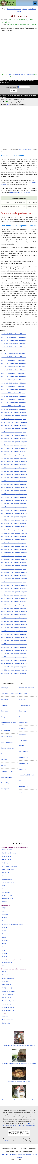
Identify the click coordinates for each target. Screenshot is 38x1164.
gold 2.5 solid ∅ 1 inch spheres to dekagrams (13, 363)
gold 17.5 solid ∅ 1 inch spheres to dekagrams (14, 461)
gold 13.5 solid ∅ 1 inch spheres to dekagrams (14, 435)
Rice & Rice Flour (8, 869)
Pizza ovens (4, 699)
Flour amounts (6, 856)
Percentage (5, 934)
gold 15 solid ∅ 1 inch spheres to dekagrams (13, 445)
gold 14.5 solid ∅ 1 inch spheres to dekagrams (14, 441)
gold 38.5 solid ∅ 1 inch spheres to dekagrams (14, 598)
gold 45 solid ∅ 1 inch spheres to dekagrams (13, 640)
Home (8, 3)
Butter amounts (7, 849)
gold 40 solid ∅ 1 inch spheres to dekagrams (13, 608)
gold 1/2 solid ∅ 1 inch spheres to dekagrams (13, 340)
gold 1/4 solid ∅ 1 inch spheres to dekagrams (13, 334)
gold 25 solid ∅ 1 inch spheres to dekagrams (13, 510)
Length (4, 927)
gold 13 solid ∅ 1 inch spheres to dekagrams (13, 432)
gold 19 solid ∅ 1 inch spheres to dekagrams (13, 471)
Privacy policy (5, 1154)
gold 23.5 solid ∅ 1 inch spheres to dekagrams (14, 500)
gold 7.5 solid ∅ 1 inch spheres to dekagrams (13, 396)
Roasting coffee (23, 722)
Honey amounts (7, 859)
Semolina (5, 876)
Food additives (23, 751)
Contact (28, 1154)
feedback (5, 1141)
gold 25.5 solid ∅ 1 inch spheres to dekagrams (14, 513)
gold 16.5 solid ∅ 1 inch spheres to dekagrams (14, 455)
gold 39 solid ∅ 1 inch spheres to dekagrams (13, 601)
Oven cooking (23, 717)
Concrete (5, 1016)
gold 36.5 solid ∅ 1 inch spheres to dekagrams (14, 585)
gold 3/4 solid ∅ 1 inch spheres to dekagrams (13, 347)
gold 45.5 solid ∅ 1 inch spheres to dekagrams (14, 644)
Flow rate (5, 921)
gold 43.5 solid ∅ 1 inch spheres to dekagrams (14, 631)
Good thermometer (6, 777)
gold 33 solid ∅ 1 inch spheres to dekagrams (13, 562)
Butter (4, 971)
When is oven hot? (24, 705)
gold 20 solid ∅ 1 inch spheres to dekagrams (13, 477)
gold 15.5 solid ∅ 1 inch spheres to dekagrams (14, 448)
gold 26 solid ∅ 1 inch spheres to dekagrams (13, 516)
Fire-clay (3, 765)
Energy (4, 917)
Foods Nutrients (7, 895)
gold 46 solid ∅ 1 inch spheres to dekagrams (13, 647)
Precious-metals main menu (14, 9)
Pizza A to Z (22, 699)
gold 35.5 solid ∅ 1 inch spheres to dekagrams (14, 578)
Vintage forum (5, 717)
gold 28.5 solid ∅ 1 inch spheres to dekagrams (14, 533)
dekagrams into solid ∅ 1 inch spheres (19, 192)
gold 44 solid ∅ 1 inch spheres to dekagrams (13, 634)
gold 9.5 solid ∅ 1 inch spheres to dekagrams (13, 409)
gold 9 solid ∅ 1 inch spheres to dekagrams (13, 406)
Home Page (4, 687)
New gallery (4, 705)
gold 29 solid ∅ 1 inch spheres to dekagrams (13, 536)
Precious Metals (7, 962)
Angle (4, 907)
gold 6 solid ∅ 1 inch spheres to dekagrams (13, 386)
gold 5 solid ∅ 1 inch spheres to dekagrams (13, 380)
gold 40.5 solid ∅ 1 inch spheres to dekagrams (14, 611)
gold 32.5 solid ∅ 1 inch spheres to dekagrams (14, 559)
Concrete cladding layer (7, 748)
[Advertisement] (19, 52)
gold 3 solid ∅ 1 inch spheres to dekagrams (13, 366)
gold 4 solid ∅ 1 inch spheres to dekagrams (13, 373)
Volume (4, 953)
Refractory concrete (6, 736)
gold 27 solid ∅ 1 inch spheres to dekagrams (13, 523)
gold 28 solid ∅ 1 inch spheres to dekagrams (13, 530)
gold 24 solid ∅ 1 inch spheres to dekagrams (13, 503)
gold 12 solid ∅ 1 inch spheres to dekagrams (13, 425)
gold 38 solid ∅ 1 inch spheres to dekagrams (13, 595)
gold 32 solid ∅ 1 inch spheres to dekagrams (13, 556)
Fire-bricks (4, 759)
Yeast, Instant (6, 1004)
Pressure (5, 940)
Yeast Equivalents (8, 882)
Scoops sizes (6, 892)
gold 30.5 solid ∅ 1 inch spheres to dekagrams (14, 546)
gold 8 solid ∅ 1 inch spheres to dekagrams (13, 399)
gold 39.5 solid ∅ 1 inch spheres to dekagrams (14, 605)
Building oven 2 (5, 788)
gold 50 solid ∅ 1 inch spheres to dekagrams (13, 673)
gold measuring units (25, 149)
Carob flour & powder (9, 853)
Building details (5, 730)
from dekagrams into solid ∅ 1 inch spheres (21, 74)
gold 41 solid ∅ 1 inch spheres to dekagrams (13, 614)
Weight (4, 956)
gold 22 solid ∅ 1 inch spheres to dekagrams (13, 490)
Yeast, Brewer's (7, 997)
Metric (4, 930)
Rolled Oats (6, 872)
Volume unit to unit (8, 1007)
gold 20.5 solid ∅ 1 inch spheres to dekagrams (14, 481)
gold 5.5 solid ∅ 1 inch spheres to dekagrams (13, 383)
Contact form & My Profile (26, 775)
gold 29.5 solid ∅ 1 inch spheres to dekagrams (14, 539)
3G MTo (21, 746)
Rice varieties (6, 984)
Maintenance (23, 734)
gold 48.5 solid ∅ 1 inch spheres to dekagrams (14, 663)
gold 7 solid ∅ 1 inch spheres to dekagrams (13, 393)
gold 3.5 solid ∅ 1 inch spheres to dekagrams (13, 370)
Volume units (6, 898)
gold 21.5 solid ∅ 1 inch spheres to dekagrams (14, 487)
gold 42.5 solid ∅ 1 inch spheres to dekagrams (14, 624)
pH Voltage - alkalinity (9, 866)
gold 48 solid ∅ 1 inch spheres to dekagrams (13, 660)
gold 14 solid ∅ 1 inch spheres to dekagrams (13, 438)
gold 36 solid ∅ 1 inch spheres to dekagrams (13, 582)
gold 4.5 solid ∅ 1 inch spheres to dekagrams (13, 376)
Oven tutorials (23, 693)
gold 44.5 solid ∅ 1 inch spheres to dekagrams (14, 637)
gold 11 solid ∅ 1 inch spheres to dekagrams (13, 419)
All (13, 898)
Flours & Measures (8, 978)
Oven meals (4, 711)
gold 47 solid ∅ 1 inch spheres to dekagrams (13, 653)
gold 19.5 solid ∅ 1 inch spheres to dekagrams (14, 474)
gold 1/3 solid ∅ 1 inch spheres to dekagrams (13, 337)
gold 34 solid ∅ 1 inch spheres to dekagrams (13, 569)
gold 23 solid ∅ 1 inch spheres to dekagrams (13, 497)
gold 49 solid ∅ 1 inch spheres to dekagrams (13, 666)
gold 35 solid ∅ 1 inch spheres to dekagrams (13, 575)
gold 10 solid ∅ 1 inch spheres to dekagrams (13, 412)
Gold (3, 965)
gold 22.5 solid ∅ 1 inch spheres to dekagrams (14, 494)
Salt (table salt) (7, 988)
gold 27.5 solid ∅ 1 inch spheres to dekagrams (14, 526)
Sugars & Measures (8, 991)
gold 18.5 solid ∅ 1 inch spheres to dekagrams (14, 468)
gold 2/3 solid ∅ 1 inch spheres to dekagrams (13, 343)
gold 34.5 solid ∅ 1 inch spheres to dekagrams (14, 572)
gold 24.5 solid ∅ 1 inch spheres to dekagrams (14, 507)
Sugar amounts (7, 879)
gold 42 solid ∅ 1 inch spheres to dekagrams (13, 621)
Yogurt (4, 885)
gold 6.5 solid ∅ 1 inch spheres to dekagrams (13, 389)
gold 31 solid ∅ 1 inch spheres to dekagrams (13, 549)
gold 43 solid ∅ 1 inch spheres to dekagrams (13, 627)
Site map (21, 792)
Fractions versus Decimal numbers (13, 924)
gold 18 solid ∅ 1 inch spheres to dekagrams (13, 464)
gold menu (24, 9)
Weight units (6, 902)
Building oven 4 (23, 769)
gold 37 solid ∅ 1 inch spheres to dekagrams (13, 588)
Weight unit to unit (8, 1010)
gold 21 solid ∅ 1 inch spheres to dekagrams (13, 484)
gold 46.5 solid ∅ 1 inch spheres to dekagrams (14, 650)
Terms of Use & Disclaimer (17, 1154)
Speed (4, 943)
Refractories (6, 1023)
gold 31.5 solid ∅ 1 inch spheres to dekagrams (14, 552)
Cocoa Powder (7, 975)
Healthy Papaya (23, 757)
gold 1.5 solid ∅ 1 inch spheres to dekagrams (13, 357)
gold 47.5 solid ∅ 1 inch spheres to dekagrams (14, 657)
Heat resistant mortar (7, 742)
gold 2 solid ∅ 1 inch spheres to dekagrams (13, 360)
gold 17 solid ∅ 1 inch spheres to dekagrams (13, 458)
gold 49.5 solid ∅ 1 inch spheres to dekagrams (14, 670)
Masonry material (7, 1020)
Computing (5, 914)
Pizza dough (22, 711)
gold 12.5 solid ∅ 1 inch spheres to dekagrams (14, 428)
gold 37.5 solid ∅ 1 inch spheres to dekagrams (14, 591)
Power (4, 937)
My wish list (22, 781)
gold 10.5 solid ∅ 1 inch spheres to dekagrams (14, 415)
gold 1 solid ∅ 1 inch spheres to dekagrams (13, 353)
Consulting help (23, 786)
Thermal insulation (6, 754)
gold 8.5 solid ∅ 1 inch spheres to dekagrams (13, 402)
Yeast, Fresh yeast (8, 1001)
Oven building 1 (5, 783)
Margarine (5, 981)
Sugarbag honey (7, 863)
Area (3, 911)
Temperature (6, 889)
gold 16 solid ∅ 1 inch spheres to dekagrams (13, 451)
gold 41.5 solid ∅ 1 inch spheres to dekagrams (14, 618)
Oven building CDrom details (9, 693)
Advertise (34, 1154)
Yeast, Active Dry (8, 994)
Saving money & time (7, 771)
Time (3, 950)
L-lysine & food (23, 763)
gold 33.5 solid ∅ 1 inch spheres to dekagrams (14, 565)
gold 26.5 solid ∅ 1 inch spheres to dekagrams (14, 520)
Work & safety (23, 740)
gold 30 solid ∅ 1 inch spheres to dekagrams (13, 543)
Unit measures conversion (26, 687)
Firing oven (22, 728)
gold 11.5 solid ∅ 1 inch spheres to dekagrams (14, 422)
